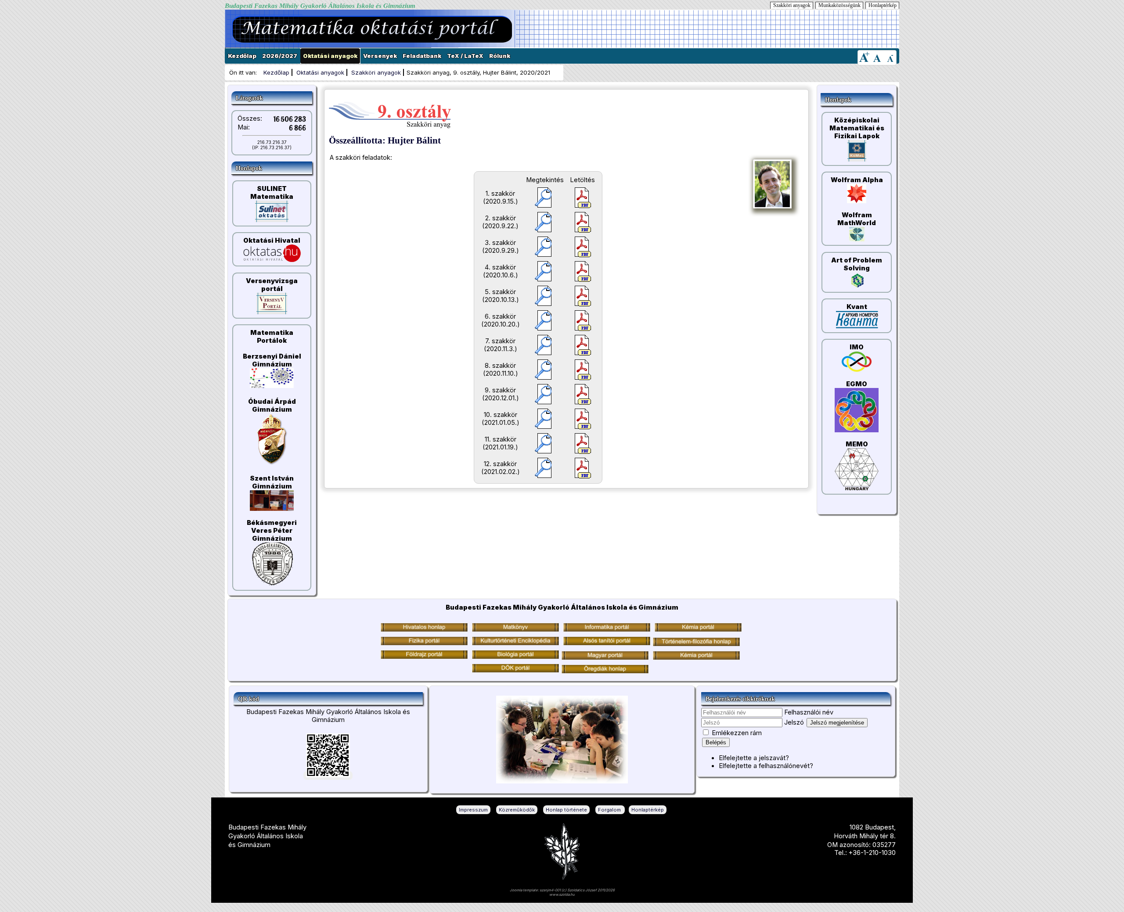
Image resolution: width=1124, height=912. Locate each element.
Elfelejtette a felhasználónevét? (766, 766)
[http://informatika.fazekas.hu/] (606, 629)
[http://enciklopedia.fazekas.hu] (515, 643)
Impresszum (473, 810)
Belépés (716, 742)
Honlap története (566, 810)
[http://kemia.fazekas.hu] (698, 629)
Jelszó (794, 722)
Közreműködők (517, 810)
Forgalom (610, 810)
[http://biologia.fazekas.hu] (424, 656)
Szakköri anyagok (792, 5)
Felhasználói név (808, 712)
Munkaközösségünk (839, 5)
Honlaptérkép (882, 5)
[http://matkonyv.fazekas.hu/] (515, 629)
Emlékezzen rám (737, 733)
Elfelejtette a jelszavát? (754, 758)
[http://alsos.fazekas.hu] (606, 643)
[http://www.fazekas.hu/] (424, 629)
